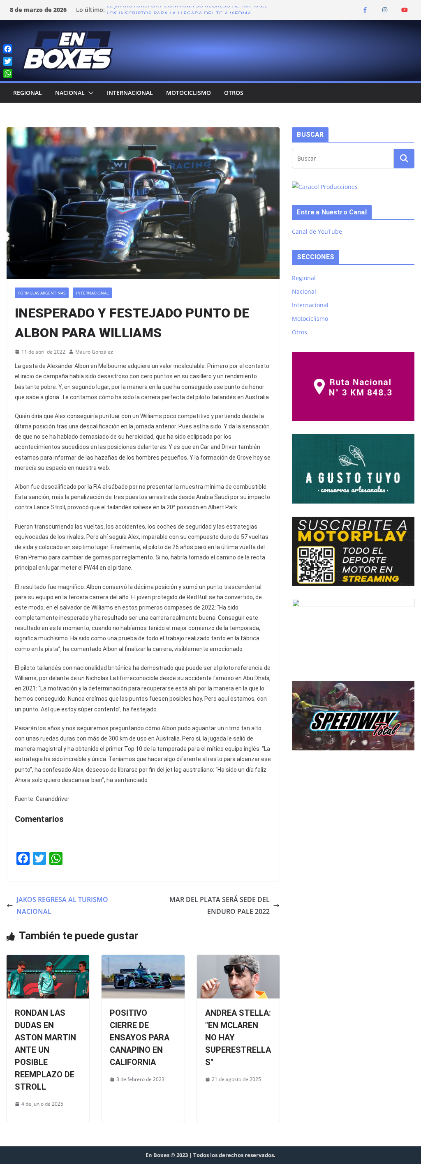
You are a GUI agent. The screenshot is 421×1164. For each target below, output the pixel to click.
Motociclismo (188, 93)
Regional (27, 93)
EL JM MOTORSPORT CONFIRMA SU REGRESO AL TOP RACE (187, 10)
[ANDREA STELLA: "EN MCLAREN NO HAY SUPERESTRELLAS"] (238, 960)
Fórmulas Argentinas (41, 293)
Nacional (70, 93)
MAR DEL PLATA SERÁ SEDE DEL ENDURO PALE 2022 (219, 905)
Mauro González (94, 351)
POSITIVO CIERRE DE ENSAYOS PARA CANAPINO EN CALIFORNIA (139, 1037)
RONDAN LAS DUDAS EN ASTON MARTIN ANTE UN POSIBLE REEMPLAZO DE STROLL (45, 1050)
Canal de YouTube (317, 231)
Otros (233, 93)
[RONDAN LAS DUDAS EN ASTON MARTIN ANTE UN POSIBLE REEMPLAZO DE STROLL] (48, 960)
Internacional (130, 93)
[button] (89, 93)
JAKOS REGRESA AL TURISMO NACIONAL (62, 905)
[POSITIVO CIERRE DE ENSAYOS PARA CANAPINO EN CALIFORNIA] (143, 960)
